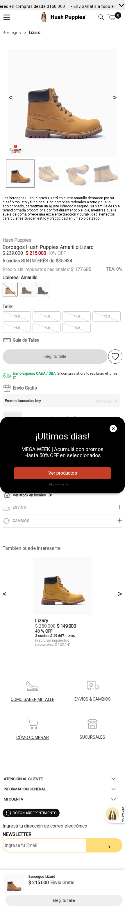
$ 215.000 (36, 253)
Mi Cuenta (13, 799)
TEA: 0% (114, 269)
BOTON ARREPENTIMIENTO (35, 813)
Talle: (8, 306)
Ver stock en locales (29, 495)
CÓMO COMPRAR (32, 737)
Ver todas (104, 401)
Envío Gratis (25, 388)
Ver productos (62, 473)
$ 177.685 (81, 269)
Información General (25, 789)
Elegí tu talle (55, 356)
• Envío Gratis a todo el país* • (96, 6)
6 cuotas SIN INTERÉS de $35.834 (37, 260)
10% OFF (57, 253)
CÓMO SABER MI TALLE (32, 699)
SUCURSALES (92, 737)
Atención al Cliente (23, 779)
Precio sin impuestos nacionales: (36, 269)
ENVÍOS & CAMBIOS (92, 699)
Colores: (20, 277)
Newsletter (17, 834)
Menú (7, 17)
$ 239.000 (13, 253)
